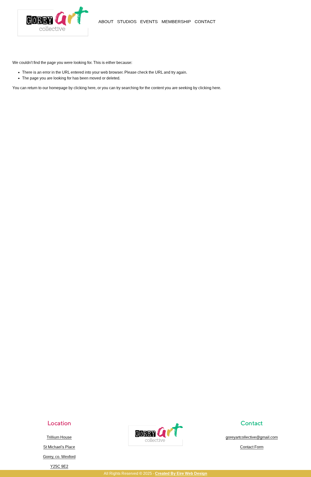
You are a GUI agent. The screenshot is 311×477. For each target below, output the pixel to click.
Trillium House (59, 437)
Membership (176, 21)
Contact (205, 21)
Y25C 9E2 (59, 466)
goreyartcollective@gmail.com (252, 437)
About (105, 21)
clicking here (84, 88)
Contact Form (251, 447)
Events (149, 21)
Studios (127, 21)
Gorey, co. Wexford (59, 457)
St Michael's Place (59, 447)
